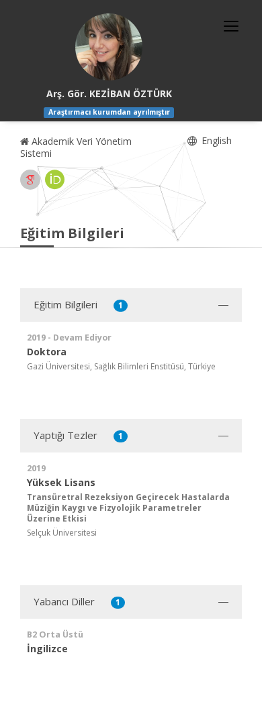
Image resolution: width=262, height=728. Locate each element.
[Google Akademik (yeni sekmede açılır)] (30, 180)
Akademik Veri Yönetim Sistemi (76, 147)
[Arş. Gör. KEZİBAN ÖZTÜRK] (109, 46)
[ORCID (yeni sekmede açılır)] (55, 180)
